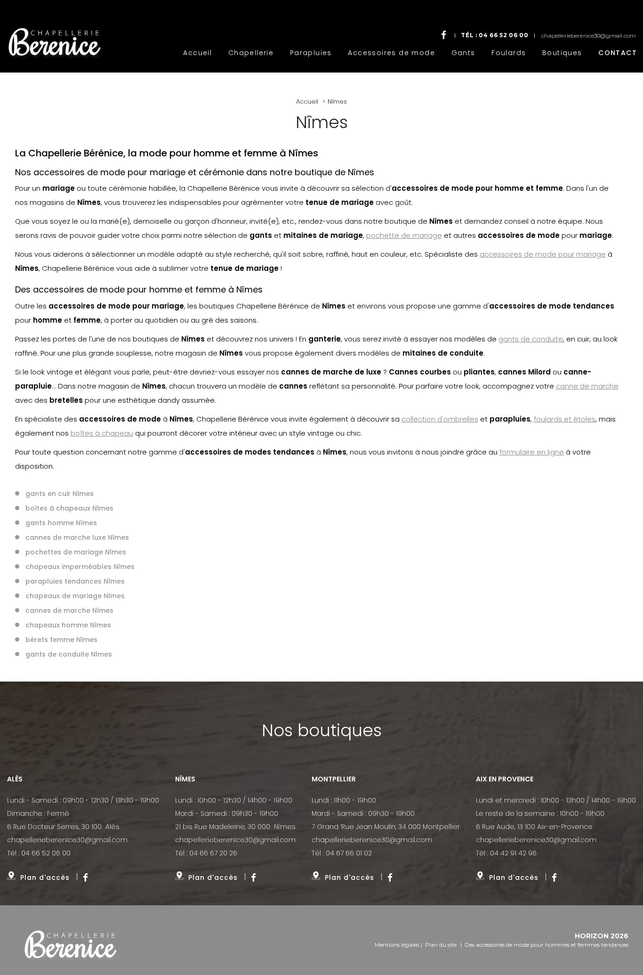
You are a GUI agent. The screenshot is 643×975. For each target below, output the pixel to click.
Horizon (592, 936)
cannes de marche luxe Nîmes (77, 537)
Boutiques (562, 52)
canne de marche (587, 386)
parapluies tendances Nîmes (75, 581)
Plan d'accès (45, 877)
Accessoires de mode (391, 52)
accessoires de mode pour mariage (543, 254)
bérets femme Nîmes (61, 639)
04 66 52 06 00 (503, 35)
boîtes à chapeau (102, 433)
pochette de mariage (404, 235)
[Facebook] (443, 35)
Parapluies (311, 52)
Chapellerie (250, 52)
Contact (617, 52)
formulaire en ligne (531, 452)
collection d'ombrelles (440, 419)
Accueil (197, 52)
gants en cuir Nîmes (59, 493)
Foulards (508, 52)
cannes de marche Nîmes (69, 610)
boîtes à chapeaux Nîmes (69, 508)
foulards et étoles (564, 419)
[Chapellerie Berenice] (69, 940)
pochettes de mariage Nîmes (75, 552)
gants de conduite (530, 339)
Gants (463, 52)
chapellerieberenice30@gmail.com (588, 35)
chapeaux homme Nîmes (68, 625)
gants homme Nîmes (61, 523)
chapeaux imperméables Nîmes (80, 566)
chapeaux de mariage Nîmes (75, 596)
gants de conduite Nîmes (68, 654)
